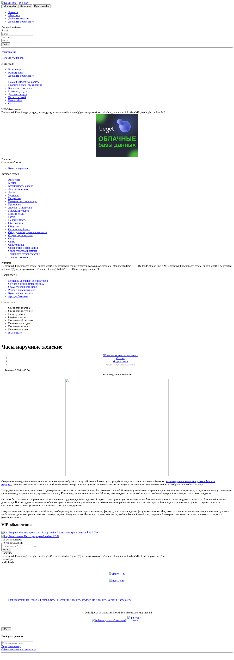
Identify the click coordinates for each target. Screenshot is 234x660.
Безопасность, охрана (20, 185)
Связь (11, 241)
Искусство (14, 198)
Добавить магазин (18, 18)
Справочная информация (23, 247)
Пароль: (6, 37)
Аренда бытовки (18, 296)
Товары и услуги (18, 257)
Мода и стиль (16, 213)
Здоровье (13, 195)
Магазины (14, 15)
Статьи (12, 103)
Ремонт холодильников (21, 290)
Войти (6, 44)
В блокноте (15, 332)
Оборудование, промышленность (27, 232)
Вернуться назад (11, 646)
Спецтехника (16, 244)
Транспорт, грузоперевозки (24, 253)
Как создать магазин (20, 88)
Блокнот (13, 12)
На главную (15, 69)
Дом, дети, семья (18, 189)
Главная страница (19, 599)
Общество (14, 226)
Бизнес (12, 182)
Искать (6, 549)
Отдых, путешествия (20, 235)
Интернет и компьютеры (22, 201)
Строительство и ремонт (22, 250)
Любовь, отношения (20, 207)
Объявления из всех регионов (18, 649)
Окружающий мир (19, 229)
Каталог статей (17, 97)
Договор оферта (17, 94)
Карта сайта (15, 100)
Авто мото (14, 179)
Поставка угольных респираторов (28, 280)
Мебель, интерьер (18, 210)
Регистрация (8, 51)
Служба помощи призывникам (26, 283)
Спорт (12, 238)
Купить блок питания (20, 293)
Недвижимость (17, 219)
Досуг (11, 192)
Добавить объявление (21, 21)
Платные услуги (17, 91)
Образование (15, 223)
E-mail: (5, 30)
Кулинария (14, 204)
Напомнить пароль (12, 57)
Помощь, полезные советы (23, 81)
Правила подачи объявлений (25, 84)
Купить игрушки (18, 168)
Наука (11, 216)
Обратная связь (38, 599)
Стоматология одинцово (22, 286)
